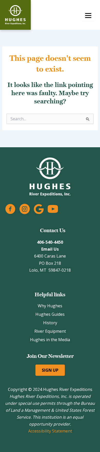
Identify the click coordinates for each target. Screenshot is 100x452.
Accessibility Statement (50, 431)
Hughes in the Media (50, 339)
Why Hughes (50, 306)
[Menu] (88, 15)
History (50, 323)
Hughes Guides (50, 314)
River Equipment (50, 331)
